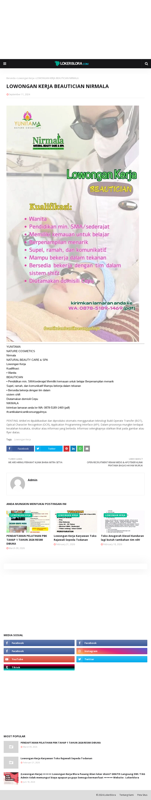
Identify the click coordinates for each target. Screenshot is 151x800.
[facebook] (39, 643)
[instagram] (111, 651)
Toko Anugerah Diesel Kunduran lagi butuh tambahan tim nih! (122, 537)
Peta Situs (142, 794)
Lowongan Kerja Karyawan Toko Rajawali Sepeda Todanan (75, 537)
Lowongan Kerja (25, 78)
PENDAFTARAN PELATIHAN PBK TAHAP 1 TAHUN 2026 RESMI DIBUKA (26, 539)
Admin (32, 480)
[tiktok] (39, 667)
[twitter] (111, 659)
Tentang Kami (127, 794)
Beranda (10, 78)
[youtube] (39, 659)
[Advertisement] (75, 29)
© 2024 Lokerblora (106, 794)
